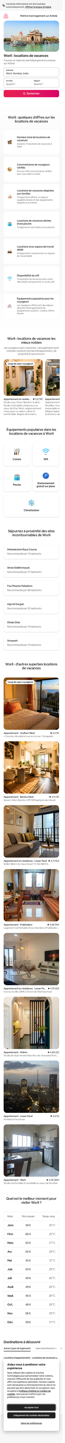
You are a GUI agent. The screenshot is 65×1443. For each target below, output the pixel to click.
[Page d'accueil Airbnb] (6, 16)
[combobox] (31, 73)
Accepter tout (31, 1407)
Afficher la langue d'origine (38, 7)
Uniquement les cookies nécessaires (31, 1415)
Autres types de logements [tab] (17, 1348)
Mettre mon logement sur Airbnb (38, 15)
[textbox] (17, 84)
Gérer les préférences (31, 1423)
